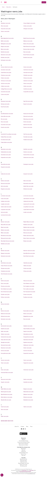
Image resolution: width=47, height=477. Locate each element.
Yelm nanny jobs (4, 409)
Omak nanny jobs (27, 268)
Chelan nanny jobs (5, 77)
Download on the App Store (23, 434)
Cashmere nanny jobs (28, 69)
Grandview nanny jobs (6, 154)
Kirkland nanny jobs (28, 188)
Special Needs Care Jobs (23, 463)
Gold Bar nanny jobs (28, 149)
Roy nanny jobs (27, 319)
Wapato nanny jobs (28, 388)
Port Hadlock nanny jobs (6, 288)
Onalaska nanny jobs (5, 271)
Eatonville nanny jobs (5, 116)
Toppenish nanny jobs (28, 362)
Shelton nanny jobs (5, 334)
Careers (22, 426)
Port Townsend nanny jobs (29, 291)
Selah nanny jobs (4, 331)
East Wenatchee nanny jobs (7, 113)
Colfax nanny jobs (27, 86)
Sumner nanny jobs (28, 350)
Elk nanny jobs (4, 119)
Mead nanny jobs (4, 227)
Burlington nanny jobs (6, 60)
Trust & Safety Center (23, 440)
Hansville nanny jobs (5, 164)
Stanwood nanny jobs (5, 345)
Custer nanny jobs (5, 94)
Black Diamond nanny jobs (29, 46)
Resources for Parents (23, 443)
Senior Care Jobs (23, 464)
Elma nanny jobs (4, 121)
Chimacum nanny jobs (6, 80)
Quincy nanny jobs (5, 304)
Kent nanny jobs (4, 186)
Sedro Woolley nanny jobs (29, 328)
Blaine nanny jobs (5, 49)
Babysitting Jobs (23, 459)
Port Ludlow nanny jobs (29, 288)
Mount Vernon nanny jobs (29, 238)
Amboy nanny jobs (28, 25)
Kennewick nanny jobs (28, 183)
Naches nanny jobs (5, 250)
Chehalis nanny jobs (28, 75)
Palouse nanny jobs (28, 280)
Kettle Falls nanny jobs (28, 186)
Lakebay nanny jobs (5, 201)
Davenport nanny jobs (6, 101)
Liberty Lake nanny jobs (6, 206)
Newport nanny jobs (5, 253)
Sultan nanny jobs (27, 347)
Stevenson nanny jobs (6, 347)
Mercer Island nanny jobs (29, 230)
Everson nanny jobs (28, 127)
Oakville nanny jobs (28, 262)
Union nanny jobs (5, 369)
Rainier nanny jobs (5, 310)
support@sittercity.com (31, 473)
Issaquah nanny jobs (28, 173)
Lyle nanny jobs (4, 212)
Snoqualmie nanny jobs (29, 336)
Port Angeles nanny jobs (29, 286)
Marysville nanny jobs (5, 224)
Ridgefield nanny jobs (28, 316)
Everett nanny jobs (5, 127)
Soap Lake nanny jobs (5, 339)
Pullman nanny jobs (5, 297)
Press (31, 426)
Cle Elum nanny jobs (5, 83)
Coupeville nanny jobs (28, 91)
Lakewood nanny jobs (28, 201)
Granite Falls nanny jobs (29, 154)
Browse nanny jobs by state (7, 420)
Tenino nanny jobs (28, 360)
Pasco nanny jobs (5, 283)
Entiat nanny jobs (27, 121)
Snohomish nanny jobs (6, 336)
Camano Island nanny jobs (7, 67)
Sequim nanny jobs (28, 331)
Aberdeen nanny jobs (5, 23)
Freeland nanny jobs (28, 139)
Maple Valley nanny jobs (29, 221)
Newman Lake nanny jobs (29, 250)
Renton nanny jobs (28, 313)
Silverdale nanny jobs (28, 334)
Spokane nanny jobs (28, 342)
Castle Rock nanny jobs (6, 72)
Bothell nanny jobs (5, 51)
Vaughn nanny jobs (5, 382)
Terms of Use (24, 470)
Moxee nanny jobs (27, 240)
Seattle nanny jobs (5, 328)
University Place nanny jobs (7, 372)
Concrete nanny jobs (5, 91)
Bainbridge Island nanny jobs (7, 38)
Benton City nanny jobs (29, 43)
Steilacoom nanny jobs (29, 345)
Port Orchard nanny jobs (6, 291)
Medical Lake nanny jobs (29, 227)
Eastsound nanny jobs (28, 113)
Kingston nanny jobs (5, 188)
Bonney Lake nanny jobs (29, 49)
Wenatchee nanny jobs (28, 391)
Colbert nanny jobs (5, 86)
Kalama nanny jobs (5, 180)
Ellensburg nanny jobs (28, 119)
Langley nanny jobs (5, 204)
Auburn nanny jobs (5, 31)
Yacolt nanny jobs (5, 406)
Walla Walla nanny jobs (6, 388)
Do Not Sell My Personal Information (25, 471)
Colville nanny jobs (28, 88)
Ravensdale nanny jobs (29, 310)
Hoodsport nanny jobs (28, 164)
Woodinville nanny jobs (6, 399)
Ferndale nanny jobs (28, 136)
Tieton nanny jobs (5, 362)
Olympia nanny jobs (5, 268)
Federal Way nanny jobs (6, 136)
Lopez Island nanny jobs (29, 209)
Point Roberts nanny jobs (29, 283)
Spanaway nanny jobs (28, 339)
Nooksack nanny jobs (5, 256)
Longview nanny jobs (5, 209)
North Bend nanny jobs (29, 256)
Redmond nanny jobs (5, 313)
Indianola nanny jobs (5, 173)
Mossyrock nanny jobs (6, 238)
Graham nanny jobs (28, 151)
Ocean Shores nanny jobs (6, 265)
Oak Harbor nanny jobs (6, 262)
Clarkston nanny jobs (28, 80)
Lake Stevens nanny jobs (29, 198)
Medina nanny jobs (5, 230)
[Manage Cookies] (1, 475)
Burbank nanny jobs (28, 57)
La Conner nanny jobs (28, 195)
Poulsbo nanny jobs (5, 294)
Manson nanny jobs (5, 221)
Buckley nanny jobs (5, 57)
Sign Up (44, 2)
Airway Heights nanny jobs (29, 23)
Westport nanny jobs (28, 394)
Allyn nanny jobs (4, 25)
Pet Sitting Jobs (23, 465)
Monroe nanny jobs (28, 232)
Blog (27, 426)
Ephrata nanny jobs (28, 124)
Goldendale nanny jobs (6, 151)
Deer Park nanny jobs (28, 101)
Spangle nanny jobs (5, 342)
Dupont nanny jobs (28, 104)
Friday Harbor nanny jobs (6, 142)
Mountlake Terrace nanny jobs (7, 240)
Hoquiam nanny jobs (5, 167)
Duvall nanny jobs (5, 106)
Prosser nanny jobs (28, 294)
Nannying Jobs (23, 460)
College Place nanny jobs (6, 88)
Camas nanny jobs (28, 67)
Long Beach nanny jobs (29, 206)
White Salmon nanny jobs (6, 397)
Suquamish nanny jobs (29, 353)
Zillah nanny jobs (4, 416)
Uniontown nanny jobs (28, 369)
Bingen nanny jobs (5, 46)
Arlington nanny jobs (28, 28)
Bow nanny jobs (27, 51)
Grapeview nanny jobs (6, 157)
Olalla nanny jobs (27, 265)
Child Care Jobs (23, 461)
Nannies (23, 449)
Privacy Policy (31, 470)
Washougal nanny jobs (6, 391)
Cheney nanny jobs (28, 77)
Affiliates (23, 439)
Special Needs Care (23, 452)
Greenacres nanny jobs (29, 157)
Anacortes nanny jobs (5, 28)
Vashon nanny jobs (28, 379)
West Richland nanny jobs (6, 394)
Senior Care (23, 454)
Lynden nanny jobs (28, 212)
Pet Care (23, 455)
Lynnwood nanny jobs (6, 214)
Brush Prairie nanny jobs (29, 54)
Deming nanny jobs (5, 104)
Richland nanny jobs (5, 316)
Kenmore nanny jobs (5, 183)
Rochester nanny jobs (5, 319)
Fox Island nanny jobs (5, 139)
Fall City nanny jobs (28, 134)
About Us (17, 426)
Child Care (23, 451)
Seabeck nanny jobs (28, 325)
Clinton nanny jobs (28, 83)
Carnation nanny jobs (5, 69)
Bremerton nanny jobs (6, 54)
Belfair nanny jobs (5, 40)
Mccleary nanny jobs (28, 224)
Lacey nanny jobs (5, 198)
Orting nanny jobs (27, 271)
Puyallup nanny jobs (28, 297)
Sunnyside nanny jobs (6, 353)
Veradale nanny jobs (28, 382)
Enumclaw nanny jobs (6, 124)
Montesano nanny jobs (6, 235)
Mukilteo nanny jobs (5, 243)
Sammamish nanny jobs (6, 325)
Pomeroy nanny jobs (5, 286)
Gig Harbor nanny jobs (6, 149)
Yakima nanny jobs (28, 406)
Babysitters (23, 448)
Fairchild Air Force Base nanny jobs (8, 134)
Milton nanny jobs (5, 232)
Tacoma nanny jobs (5, 360)
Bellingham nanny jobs (6, 43)
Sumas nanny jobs (5, 350)
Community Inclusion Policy (23, 442)
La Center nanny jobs (5, 195)
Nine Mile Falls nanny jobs (29, 253)
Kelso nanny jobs (27, 180)
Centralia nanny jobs (28, 72)
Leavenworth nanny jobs (29, 204)
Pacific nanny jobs (5, 280)
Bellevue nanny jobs (28, 40)
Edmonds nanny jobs (28, 116)
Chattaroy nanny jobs (5, 75)
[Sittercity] (5, 2)
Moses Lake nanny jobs (29, 235)
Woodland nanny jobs (28, 399)
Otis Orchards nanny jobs (6, 273)
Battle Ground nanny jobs (29, 38)
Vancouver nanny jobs (6, 379)
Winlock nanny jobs (28, 397)
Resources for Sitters (23, 444)
